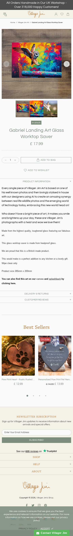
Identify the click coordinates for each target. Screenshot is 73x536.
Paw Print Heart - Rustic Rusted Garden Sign (18, 379)
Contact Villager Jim (53, 532)
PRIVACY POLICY (28, 528)
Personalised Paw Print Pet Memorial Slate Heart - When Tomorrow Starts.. (54, 379)
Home (12, 22)
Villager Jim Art (23, 22)
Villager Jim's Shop (36, 14)
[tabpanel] (18, 365)
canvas (40, 279)
